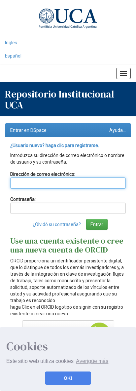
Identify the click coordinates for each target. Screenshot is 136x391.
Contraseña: (23, 199)
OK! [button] (68, 378)
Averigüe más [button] (92, 361)
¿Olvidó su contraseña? (57, 224)
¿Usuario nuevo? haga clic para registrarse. (54, 145)
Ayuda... (117, 130)
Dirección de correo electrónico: (42, 174)
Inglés (11, 42)
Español (13, 56)
